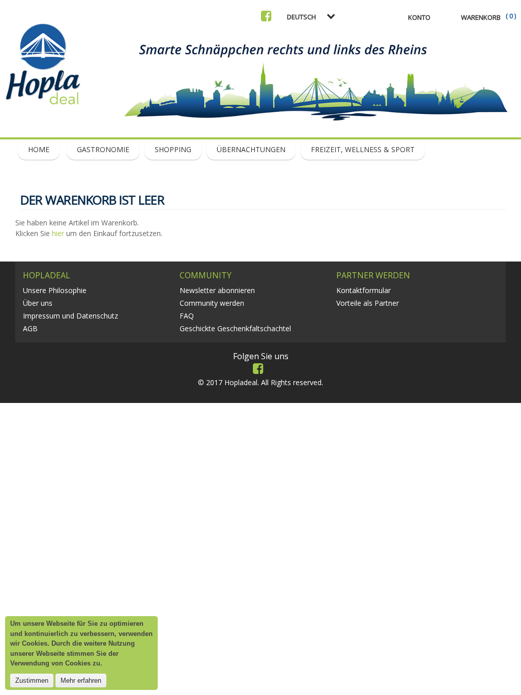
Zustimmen (31, 680)
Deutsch (301, 16)
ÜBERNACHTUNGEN (251, 149)
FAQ (187, 316)
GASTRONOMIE (103, 149)
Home (38, 149)
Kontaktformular (363, 290)
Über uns (37, 303)
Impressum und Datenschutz (70, 316)
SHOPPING (173, 149)
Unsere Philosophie (54, 290)
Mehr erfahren (81, 680)
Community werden (212, 303)
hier (58, 233)
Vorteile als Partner (367, 303)
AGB (30, 328)
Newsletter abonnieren (217, 290)
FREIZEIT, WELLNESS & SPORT (363, 149)
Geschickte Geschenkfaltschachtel (235, 328)
